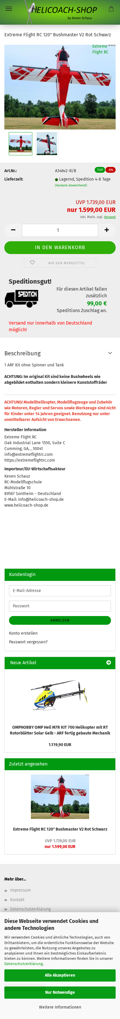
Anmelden (60, 620)
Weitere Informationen (60, 1007)
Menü (8, 8)
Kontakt (17, 899)
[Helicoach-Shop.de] (60, 12)
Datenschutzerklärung (23, 964)
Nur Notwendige (60, 992)
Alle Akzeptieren (60, 975)
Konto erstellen (23, 633)
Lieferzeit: (13, 179)
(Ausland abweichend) (71, 185)
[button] (13, 230)
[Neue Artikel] (108, 663)
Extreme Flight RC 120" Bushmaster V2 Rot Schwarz (60, 829)
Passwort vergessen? (28, 642)
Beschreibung (22, 353)
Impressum (20, 890)
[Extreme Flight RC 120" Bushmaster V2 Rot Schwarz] (60, 86)
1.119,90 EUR (60, 744)
